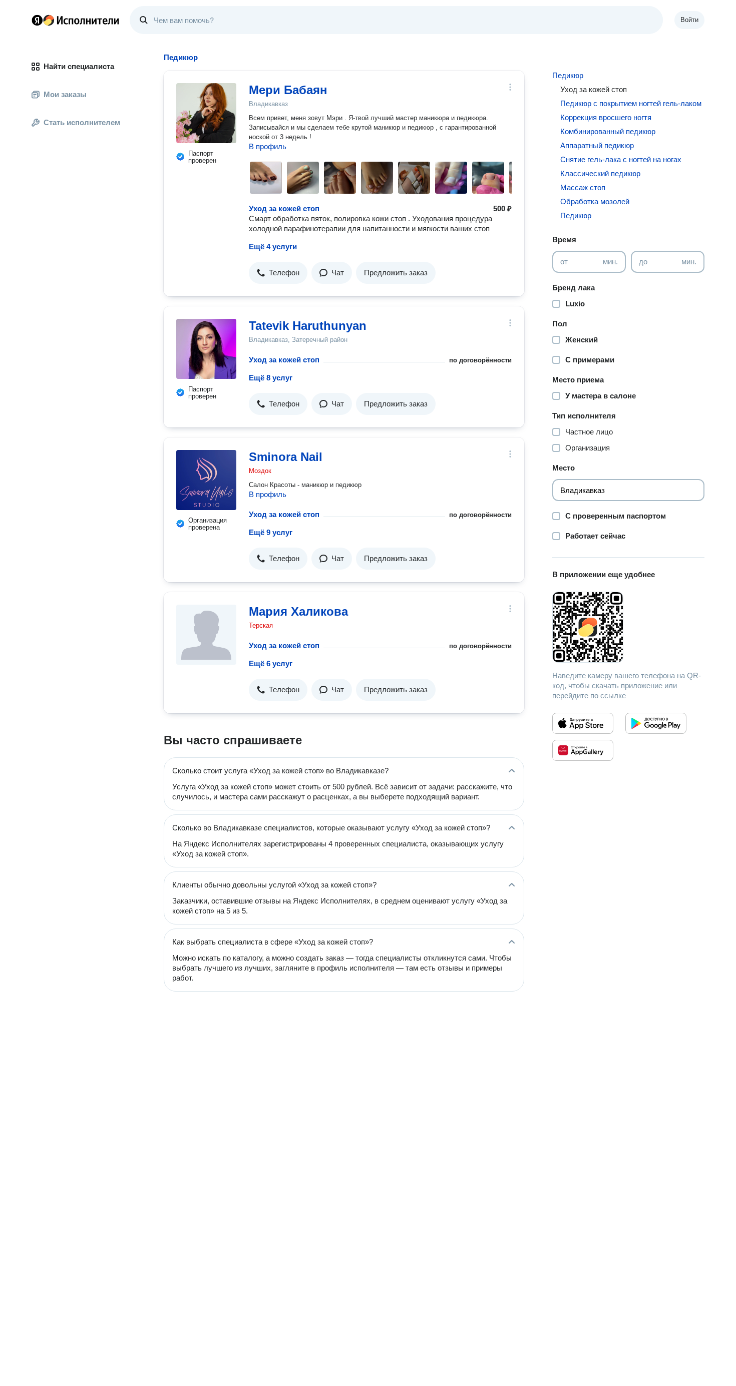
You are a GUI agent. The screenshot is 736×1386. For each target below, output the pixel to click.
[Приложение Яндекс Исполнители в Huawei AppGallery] (582, 750)
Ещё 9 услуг (270, 532)
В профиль (267, 146)
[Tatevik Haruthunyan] (206, 349)
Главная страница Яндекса (37, 20)
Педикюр (567, 75)
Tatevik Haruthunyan (307, 325)
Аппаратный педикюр (597, 145)
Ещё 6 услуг (270, 663)
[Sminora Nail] (206, 480)
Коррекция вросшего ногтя (605, 117)
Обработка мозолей (594, 201)
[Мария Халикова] (206, 635)
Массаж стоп (582, 187)
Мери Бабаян (288, 90)
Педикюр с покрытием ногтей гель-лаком (630, 103)
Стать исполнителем (82, 122)
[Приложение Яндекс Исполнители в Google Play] (655, 723)
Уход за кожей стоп (284, 208)
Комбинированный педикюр (607, 131)
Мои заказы (65, 94)
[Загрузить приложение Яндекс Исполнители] (628, 627)
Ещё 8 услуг (270, 377)
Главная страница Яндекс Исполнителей (76, 20)
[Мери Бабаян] (206, 113)
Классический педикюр (600, 173)
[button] (278, 273)
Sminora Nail (285, 457)
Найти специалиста (79, 66)
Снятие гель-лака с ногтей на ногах (620, 159)
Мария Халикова (298, 611)
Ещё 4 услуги (273, 246)
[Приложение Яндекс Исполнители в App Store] (582, 723)
